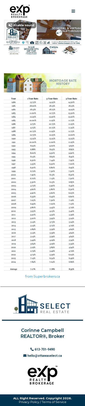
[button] (73, 11)
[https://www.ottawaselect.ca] (20, 11)
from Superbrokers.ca (42, 276)
